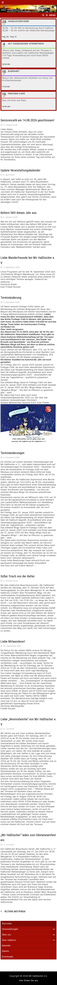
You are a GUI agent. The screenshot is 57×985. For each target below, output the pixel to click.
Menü (52, 15)
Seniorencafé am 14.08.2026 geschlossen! (27, 120)
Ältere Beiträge (15, 911)
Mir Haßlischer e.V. (38, 976)
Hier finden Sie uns (28, 980)
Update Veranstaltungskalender (20, 170)
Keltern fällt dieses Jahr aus (18, 213)
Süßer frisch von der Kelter (18, 576)
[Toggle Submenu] (53, 929)
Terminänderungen (12, 453)
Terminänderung (11, 297)
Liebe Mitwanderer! (13, 641)
